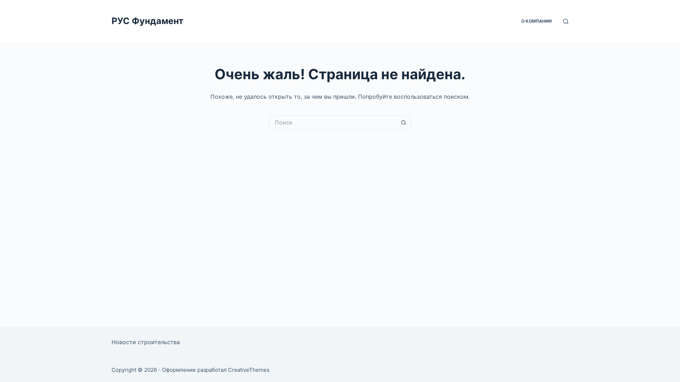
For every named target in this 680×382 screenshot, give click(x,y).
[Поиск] (565, 21)
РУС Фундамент (147, 21)
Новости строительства (146, 342)
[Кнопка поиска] (404, 122)
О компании (536, 21)
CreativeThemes (249, 369)
